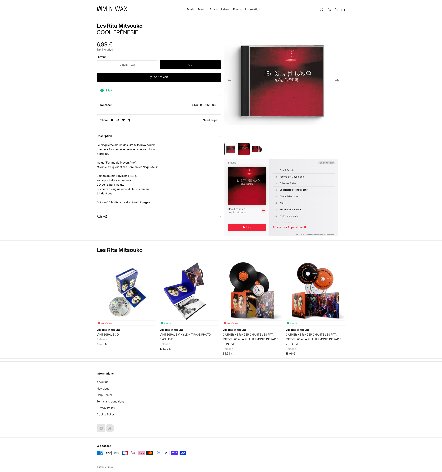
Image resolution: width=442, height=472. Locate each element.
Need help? (210, 120)
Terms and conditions (110, 401)
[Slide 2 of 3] (244, 149)
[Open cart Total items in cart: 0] (342, 9)
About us (102, 382)
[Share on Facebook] (111, 120)
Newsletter (103, 388)
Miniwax (109, 467)
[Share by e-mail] (129, 120)
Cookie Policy (106, 414)
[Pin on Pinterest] (117, 120)
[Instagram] (101, 428)
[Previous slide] (228, 81)
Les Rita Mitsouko (120, 25)
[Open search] (329, 9)
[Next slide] (338, 81)
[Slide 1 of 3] (231, 149)
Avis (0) (102, 216)
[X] (109, 428)
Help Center (104, 395)
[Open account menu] (336, 9)
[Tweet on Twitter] (123, 120)
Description (104, 136)
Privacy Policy (106, 408)
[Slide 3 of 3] (257, 149)
